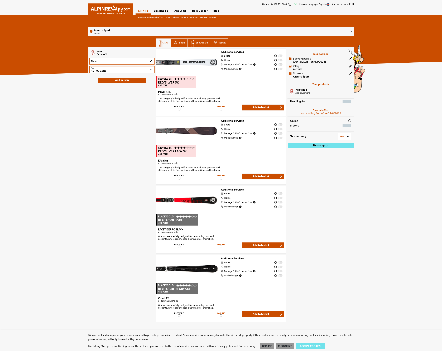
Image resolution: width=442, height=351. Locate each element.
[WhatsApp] (295, 4)
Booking (142, 17)
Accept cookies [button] (310, 346)
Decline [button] (267, 346)
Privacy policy (225, 346)
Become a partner (208, 17)
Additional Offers (155, 17)
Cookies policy (247, 346)
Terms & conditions (190, 17)
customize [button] (285, 346)
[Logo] (110, 8)
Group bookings (172, 17)
